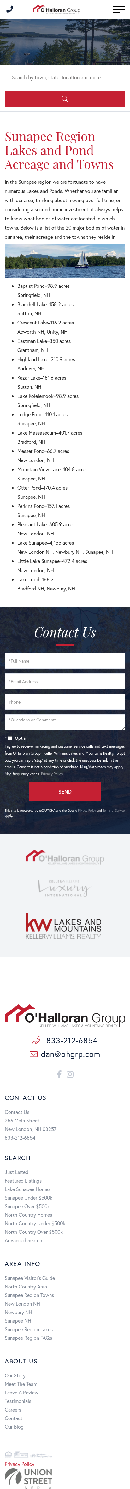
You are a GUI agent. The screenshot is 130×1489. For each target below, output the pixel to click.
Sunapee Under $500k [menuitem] (28, 1197)
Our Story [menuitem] (15, 1375)
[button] (65, 99)
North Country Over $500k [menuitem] (34, 1231)
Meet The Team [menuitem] (21, 1384)
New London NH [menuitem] (22, 1303)
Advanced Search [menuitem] (23, 1240)
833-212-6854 (70, 1040)
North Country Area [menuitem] (26, 1286)
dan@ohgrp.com (70, 1054)
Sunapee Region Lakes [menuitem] (29, 1329)
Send (65, 791)
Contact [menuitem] (13, 1418)
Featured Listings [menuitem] (23, 1180)
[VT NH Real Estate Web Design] (65, 1478)
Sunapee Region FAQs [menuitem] (28, 1337)
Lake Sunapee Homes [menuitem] (27, 1189)
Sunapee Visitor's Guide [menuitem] (30, 1278)
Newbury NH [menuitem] (18, 1312)
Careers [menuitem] (13, 1409)
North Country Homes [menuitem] (28, 1214)
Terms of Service (114, 810)
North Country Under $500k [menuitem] (35, 1223)
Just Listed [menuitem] (16, 1172)
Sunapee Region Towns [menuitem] (29, 1295)
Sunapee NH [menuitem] (18, 1320)
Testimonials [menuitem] (18, 1401)
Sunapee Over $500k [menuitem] (27, 1206)
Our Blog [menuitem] (14, 1426)
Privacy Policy (52, 773)
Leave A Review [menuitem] (21, 1392)
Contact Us (17, 1112)
